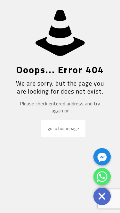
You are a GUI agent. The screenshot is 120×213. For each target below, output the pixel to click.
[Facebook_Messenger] (102, 156)
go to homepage (63, 128)
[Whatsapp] (102, 176)
